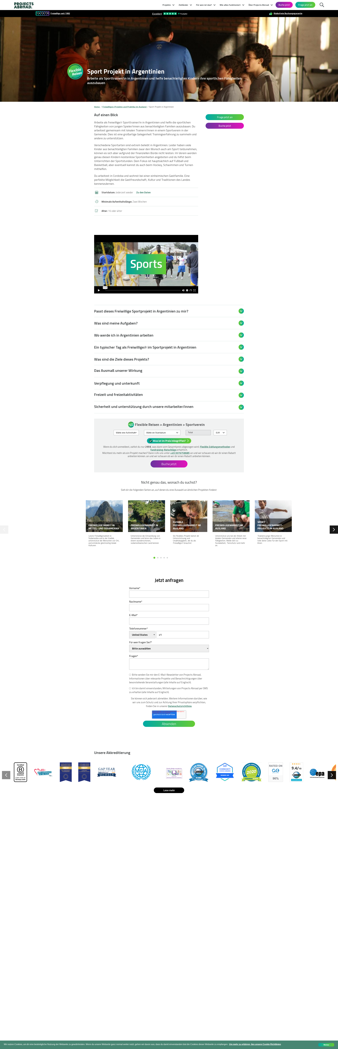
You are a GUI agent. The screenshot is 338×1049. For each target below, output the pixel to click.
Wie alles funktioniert (230, 4)
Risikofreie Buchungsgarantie (288, 13)
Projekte (167, 4)
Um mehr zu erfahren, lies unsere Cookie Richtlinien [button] (255, 1044)
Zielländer (183, 4)
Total (190, 432)
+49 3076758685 (180, 453)
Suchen (322, 4)
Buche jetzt (284, 5)
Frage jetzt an (305, 5)
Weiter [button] (326, 1045)
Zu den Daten (143, 192)
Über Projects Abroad (258, 4)
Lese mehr (169, 790)
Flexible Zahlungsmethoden (215, 447)
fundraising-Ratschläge (163, 450)
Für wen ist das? (204, 4)
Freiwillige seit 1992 (60, 13)
